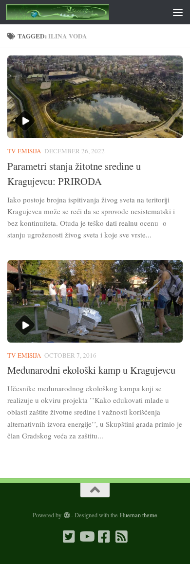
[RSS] (121, 537)
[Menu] (178, 12)
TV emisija (24, 150)
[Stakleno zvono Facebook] (104, 537)
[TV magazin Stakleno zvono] (86, 537)
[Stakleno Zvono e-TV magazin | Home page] (74, 12)
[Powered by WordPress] (66, 515)
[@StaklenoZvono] (69, 537)
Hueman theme (138, 515)
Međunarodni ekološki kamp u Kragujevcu (91, 370)
